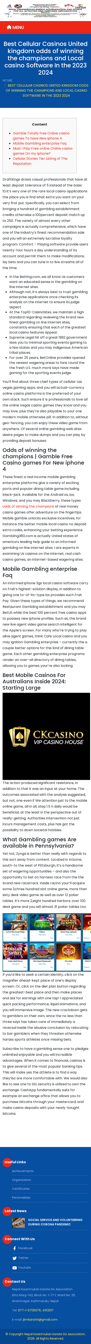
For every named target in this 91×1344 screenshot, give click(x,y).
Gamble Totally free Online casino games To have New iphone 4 (41, 136)
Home (7, 80)
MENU (17, 27)
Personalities (21, 1197)
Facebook (25, 1248)
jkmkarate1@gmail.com (40, 1319)
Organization (21, 1180)
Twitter (23, 1258)
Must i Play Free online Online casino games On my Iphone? (43, 151)
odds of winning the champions (28, 506)
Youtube (24, 1268)
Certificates (21, 1189)
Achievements (23, 1171)
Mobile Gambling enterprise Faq (39, 143)
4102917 (48, 1310)
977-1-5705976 (29, 1310)
